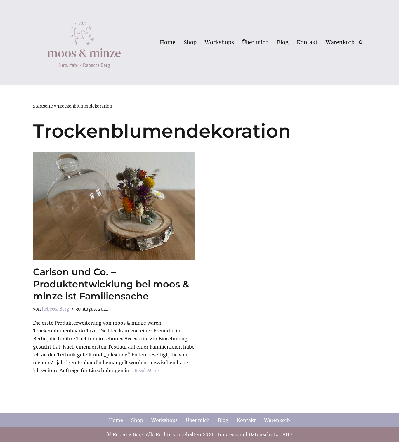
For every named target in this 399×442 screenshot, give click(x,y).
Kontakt (307, 42)
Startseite (43, 106)
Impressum (231, 434)
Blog (283, 42)
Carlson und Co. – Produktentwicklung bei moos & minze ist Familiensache (111, 284)
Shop (190, 42)
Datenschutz (263, 434)
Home (168, 42)
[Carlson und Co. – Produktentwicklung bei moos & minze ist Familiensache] (114, 206)
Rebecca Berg (55, 309)
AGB (287, 434)
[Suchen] (361, 42)
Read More (146, 370)
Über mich (255, 42)
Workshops (219, 42)
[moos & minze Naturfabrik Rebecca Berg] (84, 42)
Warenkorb (340, 42)
